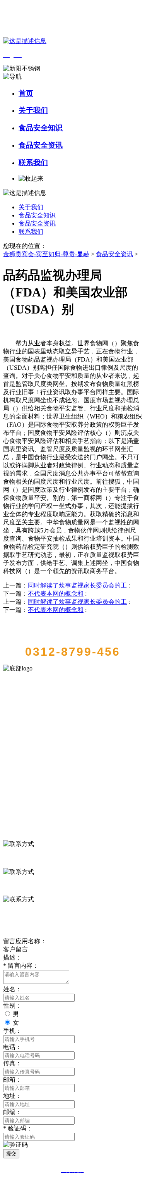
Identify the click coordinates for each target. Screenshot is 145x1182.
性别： (12, 1005)
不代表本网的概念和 (56, 593)
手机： (12, 1030)
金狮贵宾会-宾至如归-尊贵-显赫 (46, 254)
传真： (12, 1063)
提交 (11, 1153)
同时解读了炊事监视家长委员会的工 (77, 585)
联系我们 (33, 163)
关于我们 (33, 110)
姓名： (12, 989)
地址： (12, 1095)
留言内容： (21, 965)
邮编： (12, 1112)
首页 (26, 93)
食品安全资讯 (41, 145)
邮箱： (12, 1079)
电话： (12, 1047)
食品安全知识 (41, 128)
